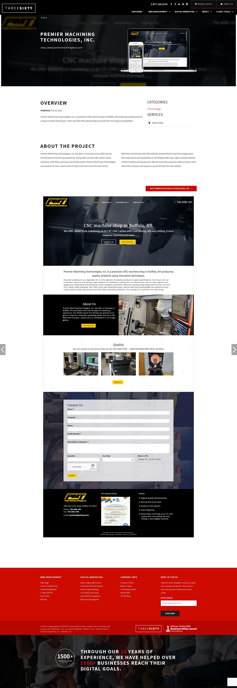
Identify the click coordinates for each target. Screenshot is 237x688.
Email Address (167, 598)
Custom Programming (48, 586)
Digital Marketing (184, 11)
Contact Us (228, 4)
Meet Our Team (126, 586)
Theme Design (154, 109)
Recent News (125, 593)
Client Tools (223, 11)
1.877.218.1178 (159, 4)
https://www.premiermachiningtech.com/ (61, 47)
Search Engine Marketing (90, 589)
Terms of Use (88, 629)
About (205, 11)
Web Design (44, 583)
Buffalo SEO (92, 626)
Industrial (157, 123)
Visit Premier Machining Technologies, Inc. (170, 188)
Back (45, 18)
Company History (127, 583)
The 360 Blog (125, 596)
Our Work (137, 11)
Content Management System (53, 626)
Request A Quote (204, 4)
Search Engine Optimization (91, 583)
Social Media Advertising (89, 593)
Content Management (48, 589)
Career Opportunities (128, 589)
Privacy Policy (102, 629)
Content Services (46, 593)
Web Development (157, 11)
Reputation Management (90, 599)
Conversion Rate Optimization (92, 586)
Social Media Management (90, 596)
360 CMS (43, 599)
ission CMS (45, 596)
